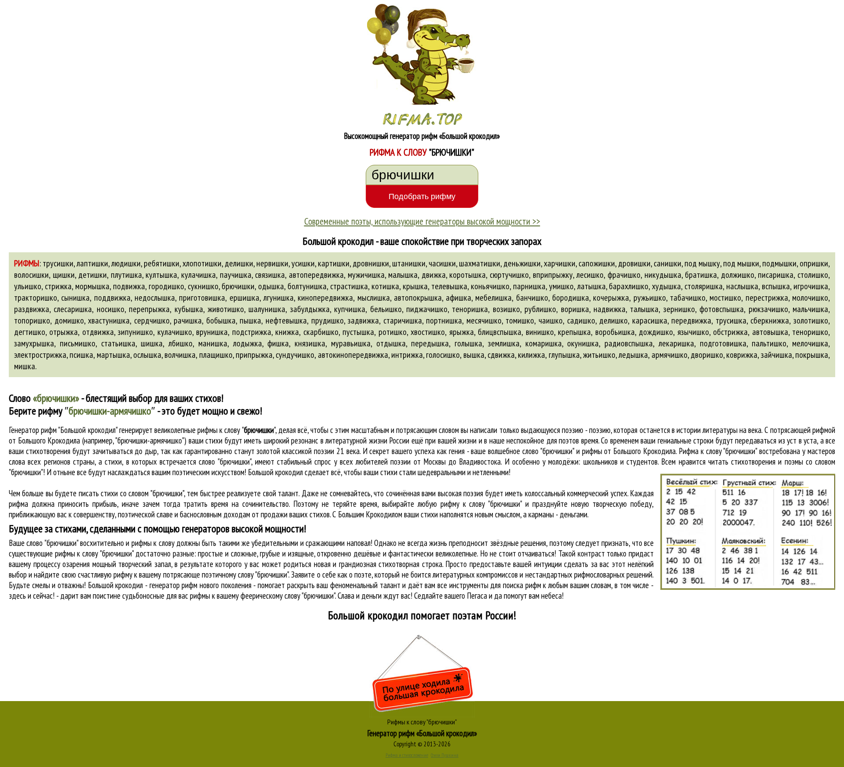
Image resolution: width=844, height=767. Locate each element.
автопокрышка (418, 297)
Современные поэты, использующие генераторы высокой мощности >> (422, 221)
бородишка (570, 297)
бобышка (221, 320)
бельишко (386, 309)
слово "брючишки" (225, 461)
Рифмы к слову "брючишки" (422, 721)
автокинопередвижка (353, 354)
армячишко (669, 354)
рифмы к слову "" (236, 430)
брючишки (238, 286)
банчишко (532, 297)
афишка (458, 297)
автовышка (770, 332)
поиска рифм (522, 585)
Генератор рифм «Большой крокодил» (422, 733)
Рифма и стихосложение (407, 755)
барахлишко (628, 286)
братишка (701, 274)
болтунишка (307, 286)
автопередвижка (316, 274)
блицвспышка (499, 332)
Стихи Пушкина (444, 755)
